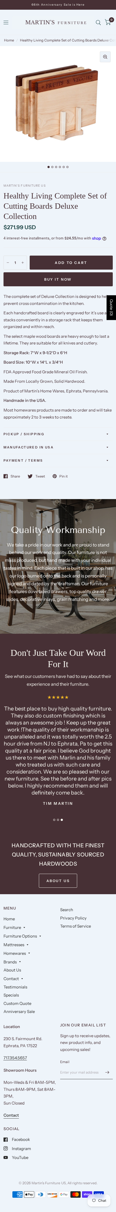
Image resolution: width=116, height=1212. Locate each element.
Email (64, 1062)
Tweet (40, 476)
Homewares (15, 953)
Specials (11, 995)
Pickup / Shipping (24, 434)
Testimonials (15, 987)
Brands (10, 961)
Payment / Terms (23, 460)
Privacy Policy (73, 918)
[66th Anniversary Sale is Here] (58, 4)
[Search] (98, 22)
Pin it (63, 476)
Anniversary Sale (19, 1011)
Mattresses (14, 944)
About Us (12, 970)
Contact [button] (11, 1115)
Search (66, 909)
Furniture (12, 927)
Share (15, 476)
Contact (11, 978)
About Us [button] (58, 881)
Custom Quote (17, 1003)
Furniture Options (20, 936)
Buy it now (58, 279)
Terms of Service (75, 926)
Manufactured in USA (29, 447)
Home (9, 40)
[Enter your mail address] (107, 1072)
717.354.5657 (15, 1057)
